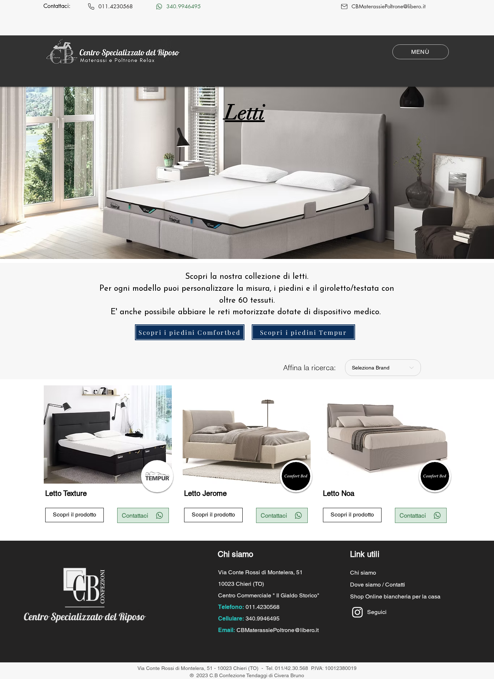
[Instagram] (357, 612)
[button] (420, 52)
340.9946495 (263, 618)
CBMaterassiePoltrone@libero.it (278, 630)
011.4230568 (263, 607)
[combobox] (383, 367)
